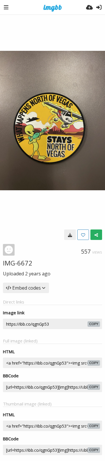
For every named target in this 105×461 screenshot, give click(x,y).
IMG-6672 (17, 263)
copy (93, 324)
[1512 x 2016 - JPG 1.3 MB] (70, 234)
